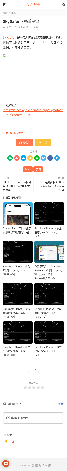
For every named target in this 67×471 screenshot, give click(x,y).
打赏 (43, 142)
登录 (61, 403)
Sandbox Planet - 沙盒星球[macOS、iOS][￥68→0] (48, 232)
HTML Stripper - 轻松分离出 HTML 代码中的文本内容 (17, 186)
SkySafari (9, 37)
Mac (5, 12)
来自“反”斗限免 (13, 133)
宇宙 (38, 169)
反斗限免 (33, 5)
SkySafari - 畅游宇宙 (21, 21)
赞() (24, 142)
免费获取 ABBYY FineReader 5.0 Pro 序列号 (50, 186)
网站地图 (46, 465)
